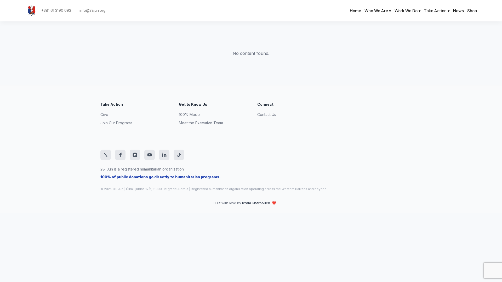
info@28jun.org (92, 11)
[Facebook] (120, 155)
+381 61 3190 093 (56, 11)
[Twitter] (105, 155)
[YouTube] (149, 155)
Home (355, 10)
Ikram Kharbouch (256, 203)
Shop (472, 10)
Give (104, 114)
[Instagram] (135, 155)
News (458, 10)
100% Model (190, 114)
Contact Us (266, 114)
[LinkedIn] (164, 155)
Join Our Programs (116, 123)
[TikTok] (179, 155)
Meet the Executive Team (201, 123)
